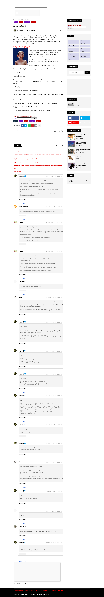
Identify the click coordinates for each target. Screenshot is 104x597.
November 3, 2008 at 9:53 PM (54, 374)
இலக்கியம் (71, 46)
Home (14, 19)
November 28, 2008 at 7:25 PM (54, 527)
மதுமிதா (21, 222)
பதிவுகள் (82, 40)
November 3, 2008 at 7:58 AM (54, 282)
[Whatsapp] (29, 125)
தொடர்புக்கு (83, 56)
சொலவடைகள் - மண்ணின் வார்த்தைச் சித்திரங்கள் (81, 164)
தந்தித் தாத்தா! (79, 156)
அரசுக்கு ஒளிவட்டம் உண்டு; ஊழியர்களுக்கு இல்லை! (81, 142)
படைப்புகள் (83, 43)
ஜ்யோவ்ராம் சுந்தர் (23, 206)
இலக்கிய (16, 21)
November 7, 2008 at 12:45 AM (54, 491)
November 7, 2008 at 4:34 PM (54, 511)
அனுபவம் (83, 48)
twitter (86, 118)
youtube (75, 122)
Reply (20, 199)
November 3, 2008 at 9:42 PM (54, 322)
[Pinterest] (32, 125)
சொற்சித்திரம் (27, 21)
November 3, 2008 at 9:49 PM (54, 351)
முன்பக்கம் (17, 590)
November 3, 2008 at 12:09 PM (54, 297)
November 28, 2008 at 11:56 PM (53, 542)
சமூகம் (82, 51)
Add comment (22, 561)
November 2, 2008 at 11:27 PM (54, 207)
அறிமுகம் (71, 43)
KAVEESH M (22, 526)
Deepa (20, 297)
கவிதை (82, 53)
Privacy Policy (61, 590)
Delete (24, 199)
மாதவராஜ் (19, 19)
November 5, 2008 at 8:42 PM (54, 462)
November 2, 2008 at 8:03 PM (54, 176)
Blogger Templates (25, 594)
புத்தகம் (71, 51)
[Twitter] (25, 125)
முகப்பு (70, 40)
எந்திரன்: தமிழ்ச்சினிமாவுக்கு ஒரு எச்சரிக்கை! (83, 150)
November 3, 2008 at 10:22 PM (54, 396)
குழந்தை (21, 21)
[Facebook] (22, 125)
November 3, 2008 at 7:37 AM (54, 222)
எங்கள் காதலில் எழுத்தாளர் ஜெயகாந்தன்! (82, 135)
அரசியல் (71, 48)
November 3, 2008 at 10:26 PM (54, 443)
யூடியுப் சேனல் (72, 59)
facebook (74, 118)
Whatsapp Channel (85, 122)
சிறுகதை (71, 53)
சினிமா (82, 46)
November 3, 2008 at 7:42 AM (54, 251)
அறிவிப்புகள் (72, 56)
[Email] (35, 125)
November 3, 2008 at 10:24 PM (54, 425)
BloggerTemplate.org (43, 594)
